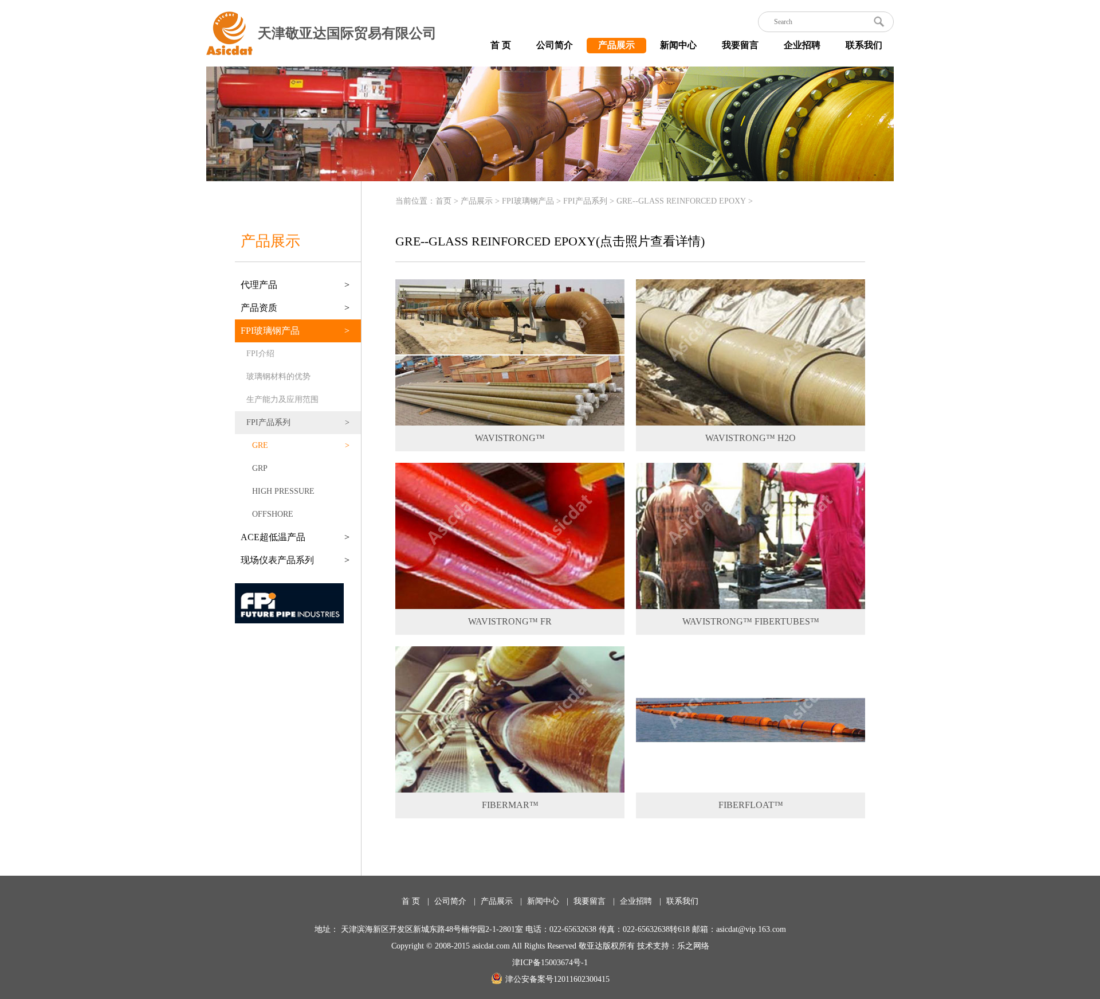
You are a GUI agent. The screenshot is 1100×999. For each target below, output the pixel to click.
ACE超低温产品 (295, 537)
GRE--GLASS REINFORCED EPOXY (681, 201)
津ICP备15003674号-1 (550, 962)
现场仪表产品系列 (295, 560)
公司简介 (554, 45)
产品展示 (616, 45)
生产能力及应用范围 (282, 399)
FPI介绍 (260, 353)
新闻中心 (678, 45)
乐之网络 (693, 946)
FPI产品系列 (585, 201)
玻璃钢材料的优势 (278, 376)
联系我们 (864, 45)
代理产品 (295, 285)
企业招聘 (802, 45)
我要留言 (740, 45)
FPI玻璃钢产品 (528, 201)
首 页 (500, 45)
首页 (443, 201)
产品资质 (295, 308)
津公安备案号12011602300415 (557, 979)
